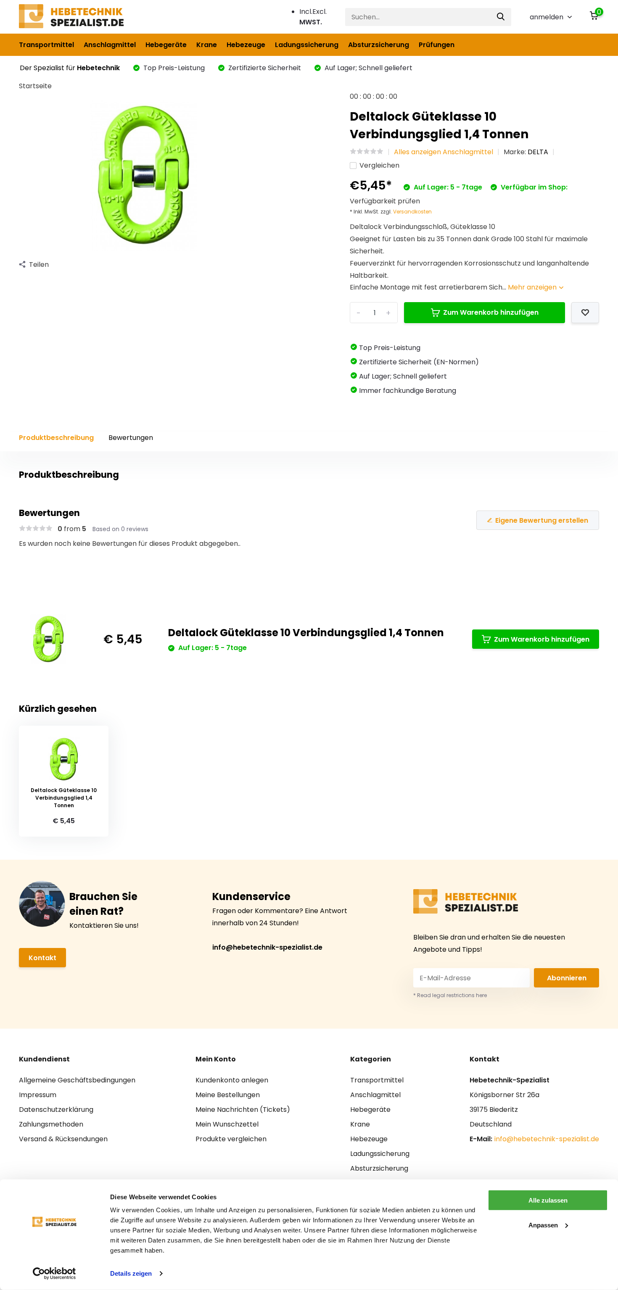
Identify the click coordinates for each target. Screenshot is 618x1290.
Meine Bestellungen (227, 1095)
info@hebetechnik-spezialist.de (267, 947)
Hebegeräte (166, 45)
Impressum (37, 1095)
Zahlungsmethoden (51, 1124)
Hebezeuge (246, 45)
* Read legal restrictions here (450, 995)
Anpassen (543, 1224)
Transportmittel (46, 45)
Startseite (35, 86)
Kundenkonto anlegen (231, 1080)
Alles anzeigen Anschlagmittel (443, 152)
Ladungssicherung (306, 45)
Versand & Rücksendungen (63, 1139)
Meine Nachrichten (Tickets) (242, 1109)
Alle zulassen (548, 1200)
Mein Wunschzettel (227, 1124)
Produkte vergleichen (231, 1139)
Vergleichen (379, 165)
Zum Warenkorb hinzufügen (491, 312)
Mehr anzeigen (533, 287)
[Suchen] (501, 17)
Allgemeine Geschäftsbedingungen (77, 1080)
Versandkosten (412, 211)
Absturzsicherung (378, 45)
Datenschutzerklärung (56, 1109)
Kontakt (42, 958)
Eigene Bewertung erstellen (541, 520)
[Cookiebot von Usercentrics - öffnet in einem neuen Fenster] (54, 1273)
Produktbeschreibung (56, 437)
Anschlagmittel (110, 45)
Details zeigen (131, 1273)
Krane (206, 45)
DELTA (538, 152)
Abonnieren (566, 978)
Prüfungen (436, 45)
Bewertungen (130, 437)
